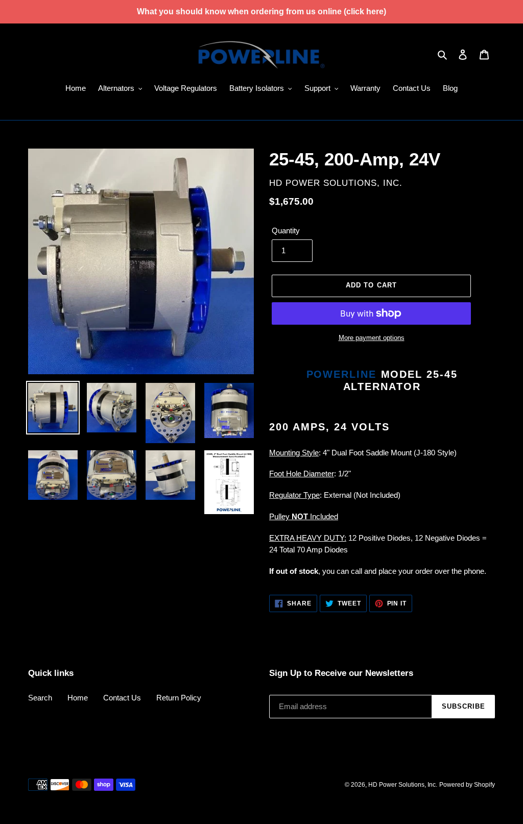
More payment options (372, 338)
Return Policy (178, 697)
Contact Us (122, 697)
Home (77, 697)
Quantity (286, 230)
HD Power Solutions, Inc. (402, 784)
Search (40, 697)
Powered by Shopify (467, 784)
